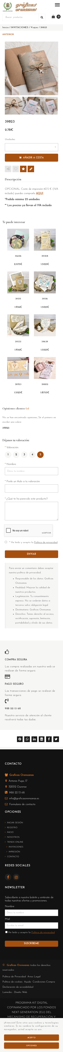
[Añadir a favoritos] (15, 169)
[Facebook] (9, 877)
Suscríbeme (31, 943)
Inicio (10, 832)
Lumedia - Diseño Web (14, 992)
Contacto (13, 857)
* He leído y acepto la (33, 542)
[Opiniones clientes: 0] (23, 169)
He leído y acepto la (31, 932)
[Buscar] (41, 17)
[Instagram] (17, 877)
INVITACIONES (16, 847)
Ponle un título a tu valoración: (23, 481)
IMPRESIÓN (14, 852)
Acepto (31, 1038)
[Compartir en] (8, 169)
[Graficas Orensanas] (20, 7)
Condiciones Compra (44, 982)
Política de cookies (12, 982)
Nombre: (11, 464)
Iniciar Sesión (15, 823)
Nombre (9, 906)
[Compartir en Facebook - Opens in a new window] (49, 739)
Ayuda (27, 982)
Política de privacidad (46, 542)
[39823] (31, 68)
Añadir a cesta (33, 158)
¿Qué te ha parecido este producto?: (27, 498)
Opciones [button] (31, 1046)
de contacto (22, 804)
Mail (7, 919)
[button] (56, 739)
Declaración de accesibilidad (17, 987)
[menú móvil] (57, 4)
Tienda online (15, 842)
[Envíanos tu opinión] (31, 169)
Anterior (8, 34)
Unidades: (10, 139)
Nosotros (13, 837)
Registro (12, 828)
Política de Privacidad (14, 976)
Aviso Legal (33, 976)
